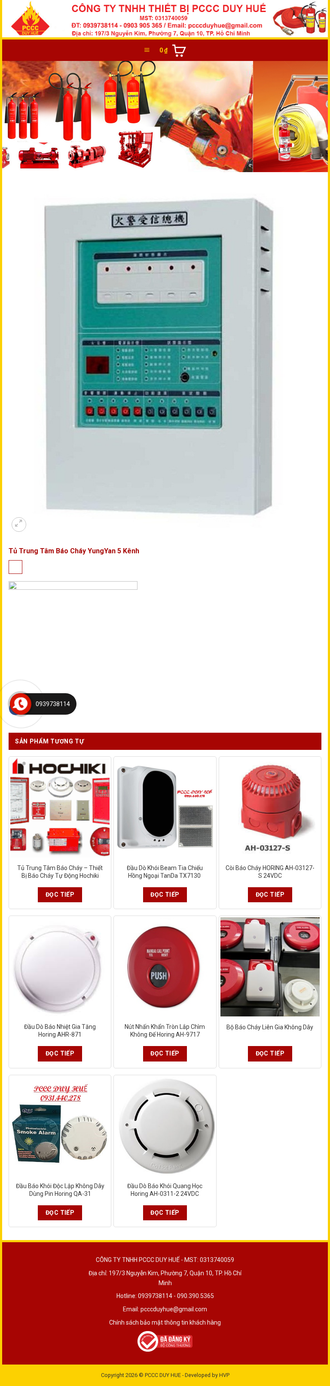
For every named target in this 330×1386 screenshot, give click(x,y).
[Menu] (147, 50)
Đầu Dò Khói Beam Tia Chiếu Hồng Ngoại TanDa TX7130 (165, 871)
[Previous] (19, 117)
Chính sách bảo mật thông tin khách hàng (165, 1322)
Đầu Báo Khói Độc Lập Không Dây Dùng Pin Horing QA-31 (60, 1190)
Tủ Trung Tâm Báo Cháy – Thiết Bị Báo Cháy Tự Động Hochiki (60, 871)
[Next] (310, 117)
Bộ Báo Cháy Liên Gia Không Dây (269, 1027)
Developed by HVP (207, 1375)
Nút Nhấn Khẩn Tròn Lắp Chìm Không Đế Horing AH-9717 (165, 1030)
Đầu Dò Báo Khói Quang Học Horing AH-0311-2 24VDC (164, 1190)
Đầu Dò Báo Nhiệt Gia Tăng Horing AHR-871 (60, 1030)
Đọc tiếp (60, 894)
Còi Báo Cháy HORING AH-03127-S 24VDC (270, 871)
